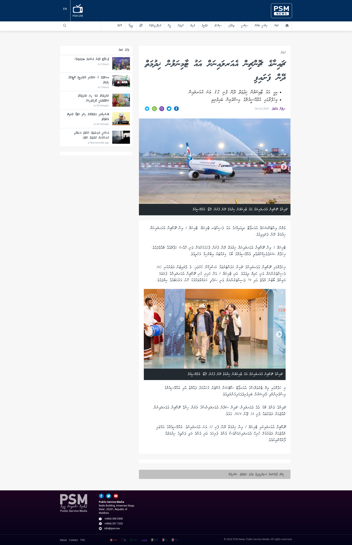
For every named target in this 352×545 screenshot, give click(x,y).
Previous (145, 166)
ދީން (169, 25)
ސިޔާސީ (244, 25)
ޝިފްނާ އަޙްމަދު (279, 109)
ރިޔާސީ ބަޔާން (261, 25)
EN (65, 9)
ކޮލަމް (119, 25)
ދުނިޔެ (192, 25)
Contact (73, 540)
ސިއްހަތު (218, 25)
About (63, 540)
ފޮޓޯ (141, 25)
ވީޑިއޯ (131, 25)
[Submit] (65, 25)
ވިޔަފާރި (231, 25)
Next (283, 166)
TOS (82, 540)
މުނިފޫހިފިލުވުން (155, 25)
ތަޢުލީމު (205, 25)
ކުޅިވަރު (181, 25)
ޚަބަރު (276, 25)
